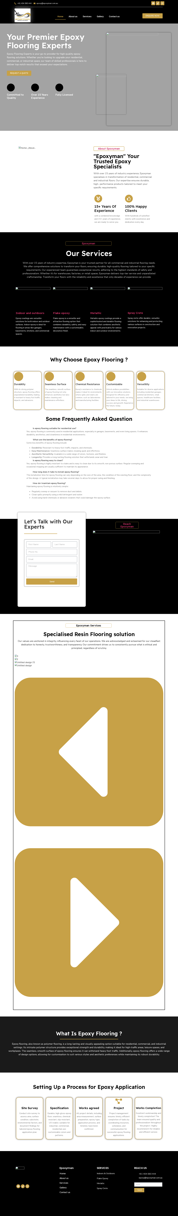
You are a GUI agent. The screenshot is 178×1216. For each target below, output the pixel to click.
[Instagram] (162, 3)
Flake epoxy (61, 313)
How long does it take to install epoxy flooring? (56, 471)
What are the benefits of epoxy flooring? (52, 439)
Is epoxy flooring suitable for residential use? (54, 428)
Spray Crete (135, 313)
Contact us (114, 16)
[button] (89, 428)
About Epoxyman (109, 148)
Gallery (100, 16)
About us (73, 16)
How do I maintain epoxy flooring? (49, 483)
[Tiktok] (158, 3)
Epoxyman (88, 243)
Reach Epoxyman (127, 525)
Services (87, 16)
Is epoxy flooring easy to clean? (48, 460)
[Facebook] (153, 3)
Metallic (95, 313)
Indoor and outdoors (30, 313)
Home (60, 16)
